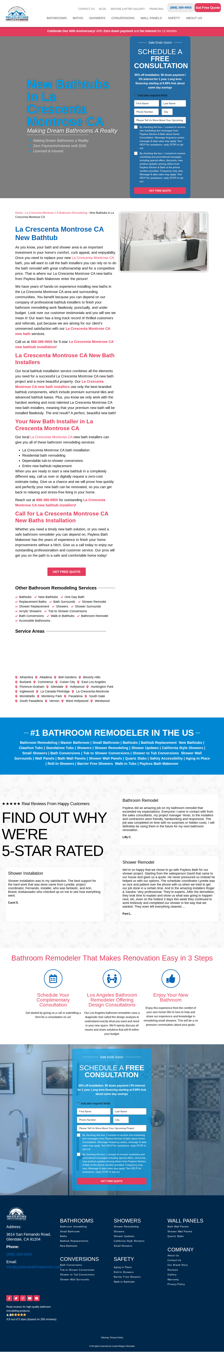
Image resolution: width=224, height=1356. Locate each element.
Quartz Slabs (136, 758)
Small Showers (34, 753)
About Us (194, 18)
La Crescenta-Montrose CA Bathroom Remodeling (56, 212)
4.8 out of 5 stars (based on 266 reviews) (31, 1319)
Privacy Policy (116, 1337)
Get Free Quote (208, 7)
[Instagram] (23, 1298)
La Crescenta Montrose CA (93, 258)
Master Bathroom (75, 742)
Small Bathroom (106, 742)
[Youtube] (30, 1298)
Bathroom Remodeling (38, 742)
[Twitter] (16, 1298)
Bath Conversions (65, 753)
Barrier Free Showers (95, 764)
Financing (156, 8)
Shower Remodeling (111, 748)
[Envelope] (37, 1298)
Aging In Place (198, 758)
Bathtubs (130, 742)
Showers (97, 18)
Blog (102, 8)
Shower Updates (145, 748)
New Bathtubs (190, 742)
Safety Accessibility (166, 758)
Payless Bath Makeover (159, 764)
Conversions (123, 18)
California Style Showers (182, 748)
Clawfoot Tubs (31, 748)
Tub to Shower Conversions (106, 753)
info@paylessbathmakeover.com (33, 1267)
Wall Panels (151, 18)
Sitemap (105, 1337)
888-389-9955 (41, 342)
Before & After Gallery (128, 8)
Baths (78, 18)
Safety (174, 18)
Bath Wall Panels (72, 758)
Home (19, 212)
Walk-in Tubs (125, 764)
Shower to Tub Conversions (156, 753)
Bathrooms (57, 18)
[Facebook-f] (9, 1298)
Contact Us (86, 8)
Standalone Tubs (60, 748)
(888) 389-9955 (181, 7)
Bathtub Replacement (159, 742)
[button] (5, 894)
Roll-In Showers (61, 764)
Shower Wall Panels (105, 758)
